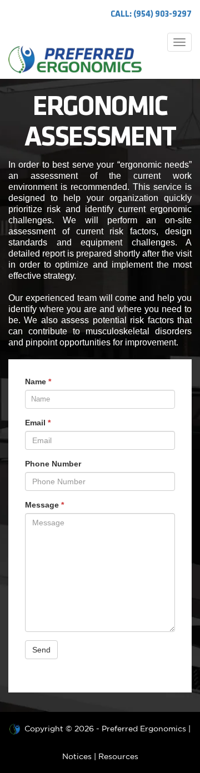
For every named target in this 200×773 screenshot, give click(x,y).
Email (38, 422)
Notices (77, 756)
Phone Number (53, 463)
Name (38, 381)
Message (44, 504)
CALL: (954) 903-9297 (151, 14)
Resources (118, 756)
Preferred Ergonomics (144, 728)
